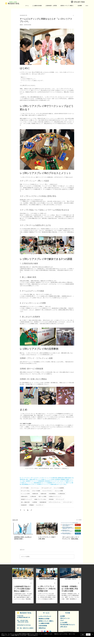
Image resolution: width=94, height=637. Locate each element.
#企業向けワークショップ (55, 496)
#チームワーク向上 (25, 490)
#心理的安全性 (61, 493)
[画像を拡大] (29, 245)
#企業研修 (34, 502)
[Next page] (56, 606)
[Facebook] (45, 631)
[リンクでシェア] (31, 510)
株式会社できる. (14, 3)
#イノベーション (35, 488)
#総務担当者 (35, 493)
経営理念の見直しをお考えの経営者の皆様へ (23, 538)
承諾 (88, 634)
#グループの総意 (36, 490)
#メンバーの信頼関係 (59, 488)
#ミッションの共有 (25, 493)
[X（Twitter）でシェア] (24, 510)
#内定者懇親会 (52, 493)
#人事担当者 (33, 496)
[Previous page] (37, 606)
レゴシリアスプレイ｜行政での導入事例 (46, 538)
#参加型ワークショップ (26, 499)
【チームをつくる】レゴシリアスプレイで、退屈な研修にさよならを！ (70, 538)
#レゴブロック (39, 505)
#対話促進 (51, 499)
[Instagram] (42, 631)
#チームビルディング (46, 488)
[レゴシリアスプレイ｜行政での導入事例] (47, 528)
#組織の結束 (43, 493)
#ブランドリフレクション (55, 502)
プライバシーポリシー (33, 635)
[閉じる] (92, 634)
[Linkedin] (50, 631)
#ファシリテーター (67, 502)
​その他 (67, 613)
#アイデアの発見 (25, 488)
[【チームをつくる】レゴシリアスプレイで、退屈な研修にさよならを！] (70, 528)
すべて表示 (79, 519)
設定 (83, 634)
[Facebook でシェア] (20, 510)
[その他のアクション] (73, 15)
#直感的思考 (24, 505)
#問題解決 (31, 505)
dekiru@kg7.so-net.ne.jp (24, 625)
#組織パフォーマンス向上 (40, 499)
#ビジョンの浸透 (59, 490)
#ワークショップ (60, 499)
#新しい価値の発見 (25, 502)
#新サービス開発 (42, 496)
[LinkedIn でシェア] (27, 510)
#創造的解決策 (42, 502)
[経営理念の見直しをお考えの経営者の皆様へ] (23, 528)
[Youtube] (47, 631)
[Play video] (47, 451)
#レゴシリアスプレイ (47, 490)
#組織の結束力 (24, 496)
